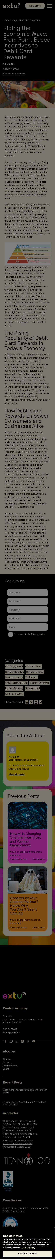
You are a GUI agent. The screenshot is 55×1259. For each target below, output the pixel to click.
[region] (27, 1243)
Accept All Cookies (27, 1253)
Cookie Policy (28, 1247)
